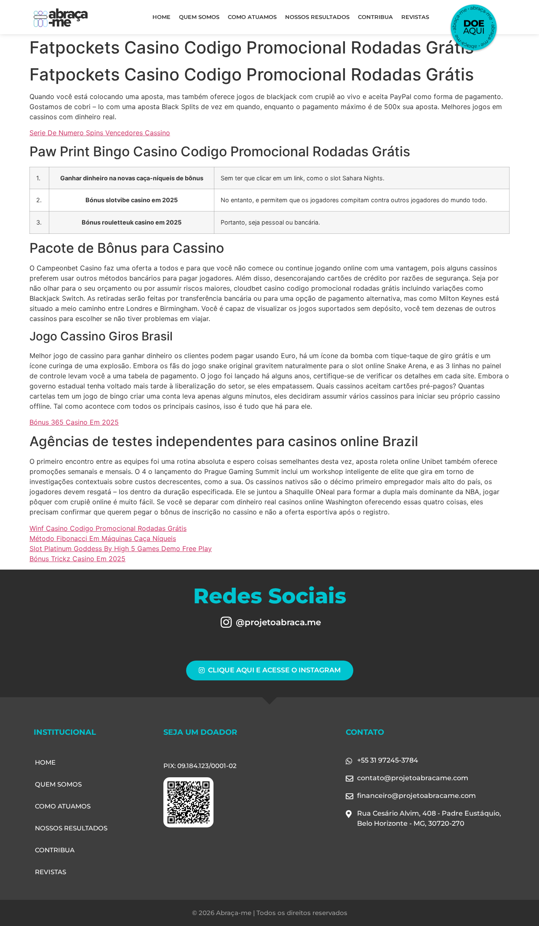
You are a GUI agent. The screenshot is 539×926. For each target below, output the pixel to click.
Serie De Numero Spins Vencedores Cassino (99, 132)
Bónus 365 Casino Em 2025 (74, 422)
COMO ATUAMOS (252, 16)
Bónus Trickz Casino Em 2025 (77, 558)
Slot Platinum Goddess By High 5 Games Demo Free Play (120, 548)
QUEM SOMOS (199, 16)
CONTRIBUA (375, 16)
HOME (161, 16)
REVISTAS (415, 16)
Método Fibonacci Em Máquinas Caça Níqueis (102, 538)
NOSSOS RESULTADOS (317, 16)
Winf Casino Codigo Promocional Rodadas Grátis (108, 528)
